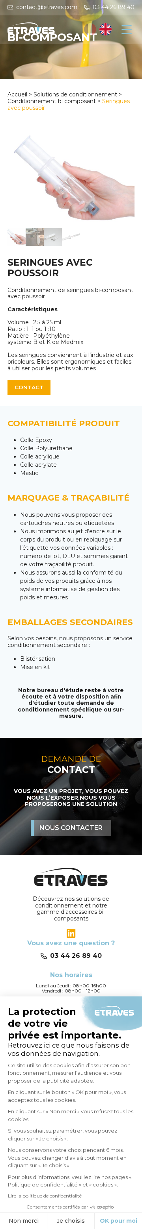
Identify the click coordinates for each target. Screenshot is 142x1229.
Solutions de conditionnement (75, 94)
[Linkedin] (71, 933)
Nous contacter (71, 828)
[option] (105, 29)
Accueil (18, 94)
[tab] (71, 933)
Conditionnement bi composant (51, 101)
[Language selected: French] (98, 29)
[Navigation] (127, 29)
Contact (29, 387)
